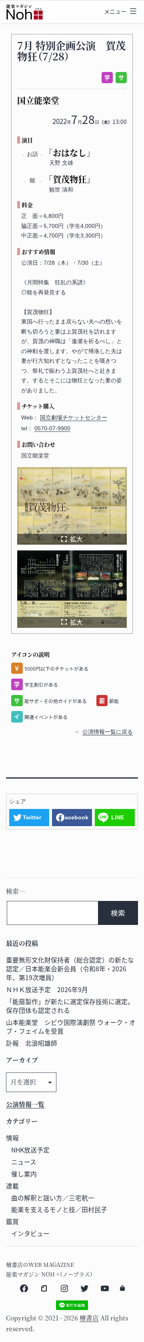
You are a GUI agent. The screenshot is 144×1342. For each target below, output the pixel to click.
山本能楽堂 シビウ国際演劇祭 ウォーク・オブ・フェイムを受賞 (71, 1027)
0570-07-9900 (52, 428)
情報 (12, 1137)
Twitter (32, 817)
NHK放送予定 (30, 1149)
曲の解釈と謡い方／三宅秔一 (52, 1197)
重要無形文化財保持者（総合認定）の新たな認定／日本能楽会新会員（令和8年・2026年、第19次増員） (70, 968)
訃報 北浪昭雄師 (31, 1043)
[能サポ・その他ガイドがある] (120, 77)
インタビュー (30, 1233)
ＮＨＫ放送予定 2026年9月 (47, 989)
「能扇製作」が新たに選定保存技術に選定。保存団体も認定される (70, 1006)
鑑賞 (12, 1221)
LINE (117, 817)
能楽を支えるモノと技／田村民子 (59, 1209)
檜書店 (89, 1317)
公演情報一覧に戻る (107, 732)
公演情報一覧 (25, 1104)
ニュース (23, 1161)
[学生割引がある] (106, 77)
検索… (15, 891)
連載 (12, 1185)
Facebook (74, 817)
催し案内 (24, 1173)
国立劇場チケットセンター (73, 417)
